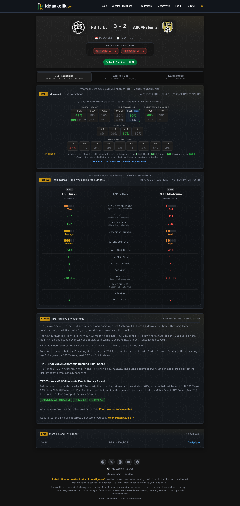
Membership (164, 6)
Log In (178, 6)
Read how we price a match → (117, 409)
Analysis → (194, 442)
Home (104, 6)
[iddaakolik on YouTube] (128, 462)
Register (191, 6)
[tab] (64, 77)
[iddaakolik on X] (111, 462)
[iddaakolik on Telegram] (137, 462)
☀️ (202, 6)
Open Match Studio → (121, 417)
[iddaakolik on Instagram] (120, 462)
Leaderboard (146, 6)
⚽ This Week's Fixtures (120, 468)
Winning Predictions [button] (122, 6)
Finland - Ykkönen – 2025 (120, 62)
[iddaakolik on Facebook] (103, 462)
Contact (129, 473)
